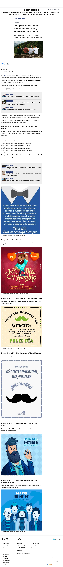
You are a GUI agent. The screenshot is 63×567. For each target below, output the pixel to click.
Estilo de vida (29, 12)
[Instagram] (7, 539)
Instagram (34, 549)
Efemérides (16, 22)
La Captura (39, 14)
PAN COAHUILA (32, 14)
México (13, 12)
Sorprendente (46, 12)
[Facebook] (2, 64)
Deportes (35, 12)
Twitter (33, 547)
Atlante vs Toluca (48, 14)
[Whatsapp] (7, 64)
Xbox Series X (23, 14)
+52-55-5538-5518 (21, 545)
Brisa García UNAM (14, 14)
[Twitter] (5, 64)
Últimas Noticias (7, 12)
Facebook (34, 545)
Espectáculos (53, 12)
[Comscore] (57, 539)
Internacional (18, 12)
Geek (58, 12)
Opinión (23, 12)
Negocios (40, 12)
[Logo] (31, 10)
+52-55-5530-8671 (21, 547)
